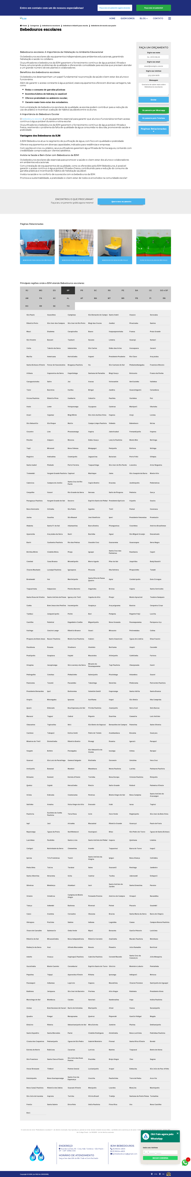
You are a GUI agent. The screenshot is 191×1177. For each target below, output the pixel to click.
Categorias (34, 25)
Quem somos (128, 18)
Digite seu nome (153, 52)
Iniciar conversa (160, 1158)
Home (112, 18)
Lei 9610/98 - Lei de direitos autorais (101, 1132)
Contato (158, 18)
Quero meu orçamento (121, 201)
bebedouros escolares (51, 25)
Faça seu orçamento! (153, 7)
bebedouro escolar (32, 119)
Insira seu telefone (150, 1147)
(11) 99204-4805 (118, 1149)
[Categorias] (169, 18)
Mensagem (153, 80)
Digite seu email (153, 61)
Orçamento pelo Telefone (153, 118)
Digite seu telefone (153, 70)
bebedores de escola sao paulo (103, 25)
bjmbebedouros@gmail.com (124, 1154)
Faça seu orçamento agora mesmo (115, 7)
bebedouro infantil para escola (75, 25)
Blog (143, 18)
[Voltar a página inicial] (27, 19)
